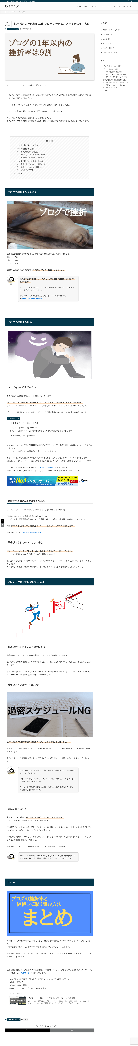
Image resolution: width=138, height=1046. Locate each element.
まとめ (19, 173)
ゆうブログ (12, 6)
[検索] (131, 1)
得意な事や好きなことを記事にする (33, 164)
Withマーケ (25, 973)
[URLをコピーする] (72, 1030)
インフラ (107, 43)
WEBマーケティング (13, 29)
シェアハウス (108, 48)
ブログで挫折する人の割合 (27, 145)
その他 (106, 39)
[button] (27, 1030)
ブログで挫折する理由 (26, 149)
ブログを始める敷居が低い (30, 152)
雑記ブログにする (27, 170)
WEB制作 (107, 34)
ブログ (26, 1019)
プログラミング (110, 52)
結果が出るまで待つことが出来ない (33, 157)
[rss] (128, 1)
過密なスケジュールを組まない (31, 167)
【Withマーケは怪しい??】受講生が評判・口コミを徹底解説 (51, 998)
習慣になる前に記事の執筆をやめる (33, 155)
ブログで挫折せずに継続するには (30, 161)
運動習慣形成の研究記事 (31, 532)
